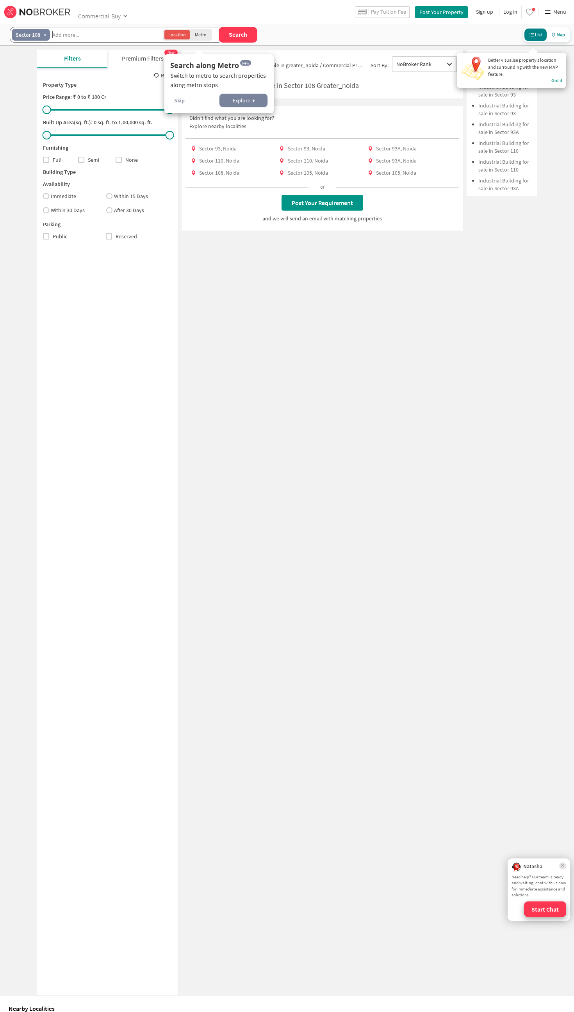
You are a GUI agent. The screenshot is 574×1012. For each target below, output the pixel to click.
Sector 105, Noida (308, 172)
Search (238, 34)
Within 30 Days (68, 210)
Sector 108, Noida (219, 172)
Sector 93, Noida (218, 148)
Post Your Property (441, 12)
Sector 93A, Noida (396, 148)
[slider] (47, 109)
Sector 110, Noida (219, 160)
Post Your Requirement (322, 203)
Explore (241, 100)
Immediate (63, 196)
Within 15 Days (131, 196)
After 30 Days (129, 210)
